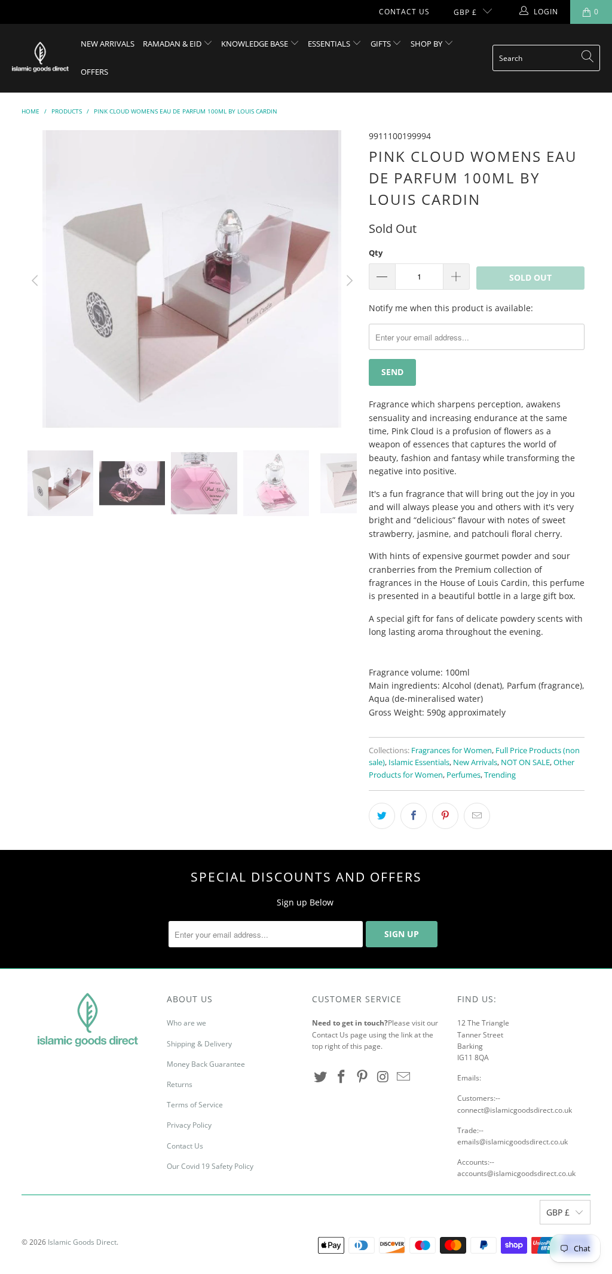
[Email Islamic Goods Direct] (404, 1077)
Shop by (427, 43)
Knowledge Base (255, 43)
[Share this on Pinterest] (445, 816)
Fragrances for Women (451, 750)
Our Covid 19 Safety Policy (210, 1166)
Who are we (186, 1023)
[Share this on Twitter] (382, 816)
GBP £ (465, 12)
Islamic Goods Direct (82, 1242)
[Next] (347, 281)
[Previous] (36, 281)
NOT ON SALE (525, 762)
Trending (500, 775)
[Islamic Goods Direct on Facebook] (342, 1077)
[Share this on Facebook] (413, 816)
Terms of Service (195, 1105)
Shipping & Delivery (199, 1044)
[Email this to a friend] (477, 816)
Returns (179, 1084)
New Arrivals (107, 43)
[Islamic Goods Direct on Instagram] (383, 1077)
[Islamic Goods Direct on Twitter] (321, 1077)
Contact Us (404, 12)
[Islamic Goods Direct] (40, 58)
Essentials (330, 43)
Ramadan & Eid (173, 43)
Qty (375, 252)
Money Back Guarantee (206, 1064)
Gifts (382, 43)
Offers (94, 71)
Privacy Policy (189, 1125)
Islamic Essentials (418, 762)
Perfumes (463, 775)
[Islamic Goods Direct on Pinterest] (362, 1077)
